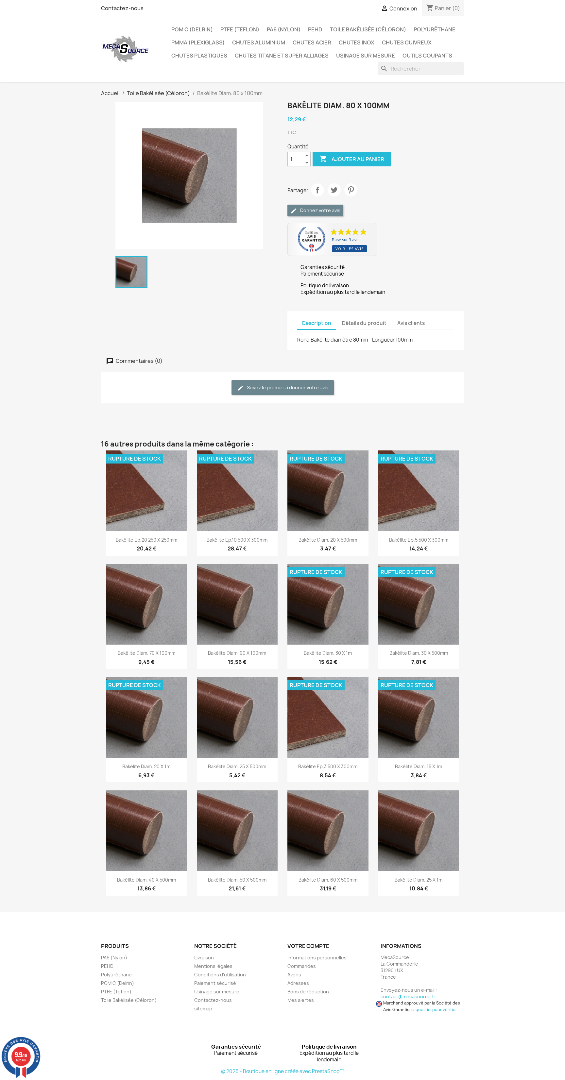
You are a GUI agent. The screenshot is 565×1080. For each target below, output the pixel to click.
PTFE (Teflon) (239, 29)
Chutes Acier (312, 42)
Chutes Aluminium (258, 42)
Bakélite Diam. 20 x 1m (146, 766)
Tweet (334, 189)
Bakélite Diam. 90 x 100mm (237, 653)
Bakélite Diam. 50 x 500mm (237, 880)
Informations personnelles (317, 957)
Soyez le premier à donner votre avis (287, 387)
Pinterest (350, 189)
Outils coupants (427, 55)
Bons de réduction (308, 991)
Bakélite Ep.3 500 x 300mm (327, 766)
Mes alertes (300, 1000)
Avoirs (294, 974)
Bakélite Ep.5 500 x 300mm (418, 540)
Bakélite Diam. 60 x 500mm (328, 880)
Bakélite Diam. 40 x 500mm (146, 880)
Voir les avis (349, 248)
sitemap (203, 1008)
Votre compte (308, 946)
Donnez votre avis (319, 210)
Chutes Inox (356, 42)
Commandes (301, 966)
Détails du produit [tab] (364, 323)
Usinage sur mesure (365, 55)
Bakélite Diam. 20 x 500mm (328, 540)
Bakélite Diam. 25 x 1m (418, 880)
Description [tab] (316, 323)
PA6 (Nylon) (283, 29)
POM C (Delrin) (192, 29)
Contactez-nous (122, 8)
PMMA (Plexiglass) (198, 42)
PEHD (315, 29)
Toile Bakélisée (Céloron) (368, 29)
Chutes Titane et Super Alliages (282, 55)
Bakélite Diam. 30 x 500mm (418, 653)
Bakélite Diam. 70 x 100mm (146, 653)
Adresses (298, 983)
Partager (317, 189)
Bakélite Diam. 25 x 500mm (237, 766)
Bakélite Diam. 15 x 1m (418, 766)
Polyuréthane (434, 29)
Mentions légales (213, 966)
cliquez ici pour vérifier (434, 1009)
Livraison (204, 957)
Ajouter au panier (351, 159)
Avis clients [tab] (411, 323)
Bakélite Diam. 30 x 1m (328, 653)
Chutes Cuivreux (407, 42)
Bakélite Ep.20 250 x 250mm (146, 540)
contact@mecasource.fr (408, 996)
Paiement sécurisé (215, 983)
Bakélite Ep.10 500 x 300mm (237, 540)
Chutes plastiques (199, 55)
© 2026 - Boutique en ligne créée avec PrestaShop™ (282, 1071)
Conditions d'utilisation (220, 974)
